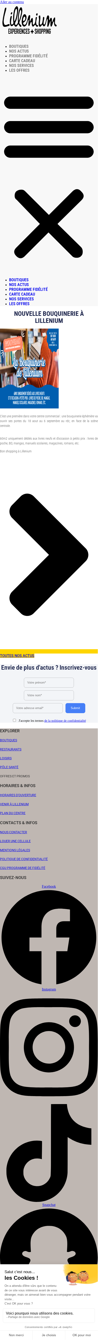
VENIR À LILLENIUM (14, 804)
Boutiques (19, 46)
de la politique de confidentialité (65, 720)
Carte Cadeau (22, 60)
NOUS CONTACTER (13, 832)
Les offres (19, 70)
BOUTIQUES (8, 740)
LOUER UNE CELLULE (15, 841)
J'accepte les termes (52, 720)
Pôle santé (9, 767)
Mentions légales (15, 850)
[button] (49, 175)
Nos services (21, 65)
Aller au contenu (12, 2)
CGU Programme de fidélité (22, 868)
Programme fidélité (28, 55)
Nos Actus (19, 51)
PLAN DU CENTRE (12, 813)
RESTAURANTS (10, 749)
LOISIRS (6, 758)
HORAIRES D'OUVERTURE (18, 795)
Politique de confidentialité (24, 859)
